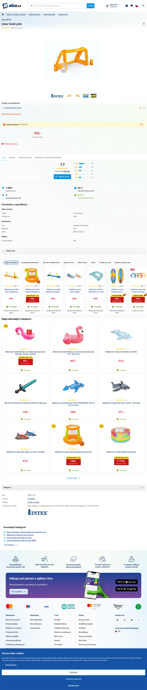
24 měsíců (31, 499)
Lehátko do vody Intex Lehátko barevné (75, 291)
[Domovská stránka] (3, 14)
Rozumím (73, 672)
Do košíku (27, 370)
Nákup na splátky (12, 636)
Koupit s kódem (12, 124)
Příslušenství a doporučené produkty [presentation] (48, 158)
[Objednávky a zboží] (126, 5)
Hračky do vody (138, 310)
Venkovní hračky (34, 14)
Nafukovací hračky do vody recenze (20, 535)
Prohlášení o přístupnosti (15, 645)
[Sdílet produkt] (143, 23)
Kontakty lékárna (60, 624)
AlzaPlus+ (82, 628)
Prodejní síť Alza (12, 632)
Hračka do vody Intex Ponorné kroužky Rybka (138, 291)
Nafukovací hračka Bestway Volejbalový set (53, 291)
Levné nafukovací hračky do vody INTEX (21, 540)
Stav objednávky (36, 620)
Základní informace (61, 628)
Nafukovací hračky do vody (11, 311)
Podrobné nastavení (73, 679)
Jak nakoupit (35, 628)
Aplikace (57, 649)
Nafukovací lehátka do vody (74, 311)
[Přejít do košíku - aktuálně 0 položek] (143, 5)
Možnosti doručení (13, 620)
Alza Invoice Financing (87, 645)
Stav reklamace (36, 624)
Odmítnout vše (73, 685)
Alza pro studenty (85, 636)
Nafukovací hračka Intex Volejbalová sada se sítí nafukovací (11, 291)
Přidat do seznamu (11, 144)
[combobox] (58, 5)
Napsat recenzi (64, 177)
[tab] (4, 157)
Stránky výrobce (33, 502)
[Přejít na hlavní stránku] (11, 6)
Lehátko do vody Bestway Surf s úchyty (117, 291)
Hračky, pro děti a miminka (16, 14)
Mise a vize (58, 636)
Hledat (90, 6)
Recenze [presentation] (12, 158)
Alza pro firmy (84, 620)
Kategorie (7, 487)
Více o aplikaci (16, 592)
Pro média (58, 645)
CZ (119, 631)
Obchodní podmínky (13, 640)
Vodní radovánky (49, 14)
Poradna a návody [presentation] (25, 158)
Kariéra (57, 640)
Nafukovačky (63, 14)
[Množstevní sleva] (132, 269)
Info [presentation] (4, 158)
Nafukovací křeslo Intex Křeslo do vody (96, 291)
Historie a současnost (62, 632)
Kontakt (57, 620)
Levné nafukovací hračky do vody (19, 538)
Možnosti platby (12, 624)
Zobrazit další (72, 478)
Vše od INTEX (6, 19)
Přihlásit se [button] (113, 7)
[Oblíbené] (131, 5)
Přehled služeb (11, 649)
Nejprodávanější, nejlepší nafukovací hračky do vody (26, 532)
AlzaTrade (82, 640)
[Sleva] (26, 270)
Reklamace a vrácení (13, 628)
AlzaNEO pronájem (86, 624)
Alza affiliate (83, 632)
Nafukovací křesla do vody (96, 311)
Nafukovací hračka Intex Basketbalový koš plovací (33, 291)
